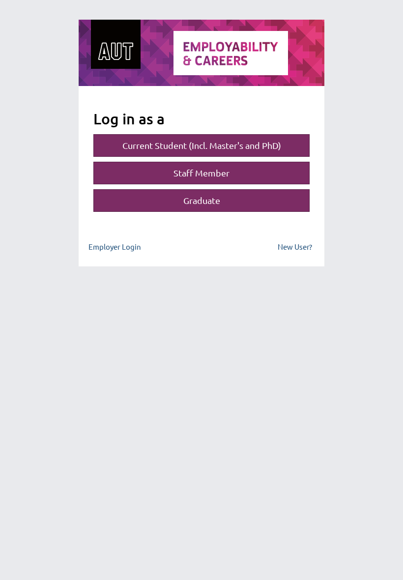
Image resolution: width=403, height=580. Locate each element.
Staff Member (201, 173)
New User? (295, 246)
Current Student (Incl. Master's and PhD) (201, 145)
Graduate (201, 200)
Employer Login (114, 246)
